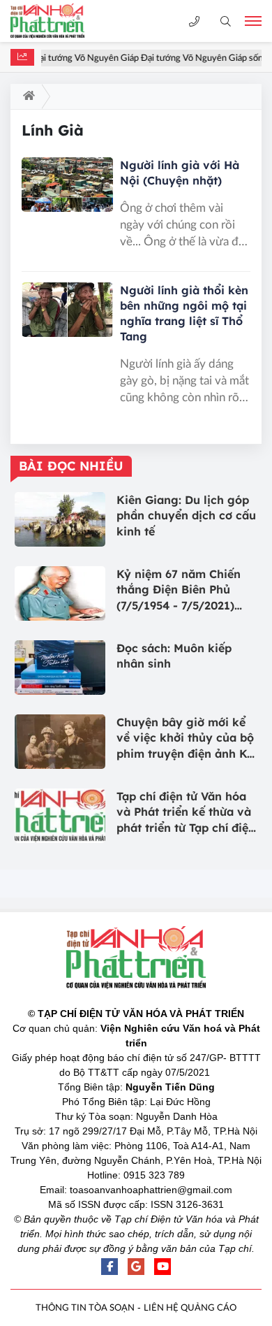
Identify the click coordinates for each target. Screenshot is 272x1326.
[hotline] (194, 21)
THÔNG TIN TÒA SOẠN (85, 1308)
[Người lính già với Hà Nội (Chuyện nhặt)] (67, 184)
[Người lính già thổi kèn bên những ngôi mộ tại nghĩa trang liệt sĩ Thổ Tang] (67, 310)
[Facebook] (109, 1266)
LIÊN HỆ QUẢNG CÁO (190, 1308)
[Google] (136, 1266)
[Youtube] (162, 1266)
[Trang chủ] (26, 96)
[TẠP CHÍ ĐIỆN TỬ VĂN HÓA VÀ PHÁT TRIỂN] (59, 21)
